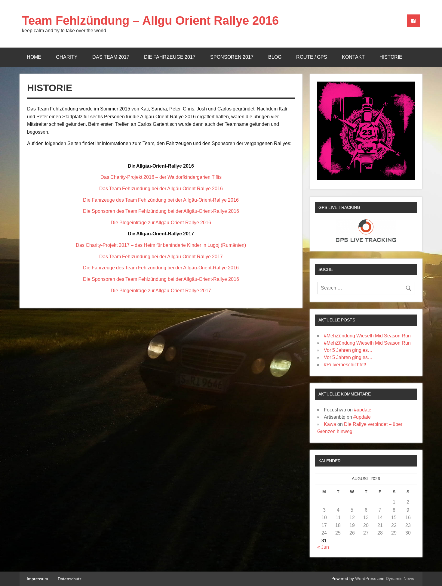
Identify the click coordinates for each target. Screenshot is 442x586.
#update (362, 409)
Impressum (37, 579)
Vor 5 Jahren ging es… (348, 350)
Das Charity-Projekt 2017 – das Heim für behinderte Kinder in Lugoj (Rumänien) (161, 245)
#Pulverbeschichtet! (345, 364)
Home (34, 57)
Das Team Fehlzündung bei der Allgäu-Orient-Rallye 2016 (161, 188)
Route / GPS (311, 57)
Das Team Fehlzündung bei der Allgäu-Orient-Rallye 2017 (161, 256)
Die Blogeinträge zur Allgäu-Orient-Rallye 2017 (161, 290)
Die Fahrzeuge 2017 (169, 57)
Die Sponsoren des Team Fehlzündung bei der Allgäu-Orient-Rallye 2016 (161, 211)
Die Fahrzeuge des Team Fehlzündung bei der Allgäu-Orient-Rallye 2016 (161, 200)
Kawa (330, 424)
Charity (67, 57)
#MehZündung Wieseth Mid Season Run (367, 335)
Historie (390, 57)
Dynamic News (400, 578)
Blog (274, 57)
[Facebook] (413, 20)
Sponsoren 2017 (231, 57)
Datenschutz (69, 579)
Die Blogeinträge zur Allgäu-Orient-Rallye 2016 (161, 222)
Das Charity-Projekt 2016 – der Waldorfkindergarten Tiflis (161, 177)
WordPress (365, 578)
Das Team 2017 (110, 57)
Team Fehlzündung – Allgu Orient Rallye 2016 (150, 20)
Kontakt (353, 57)
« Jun (323, 547)
